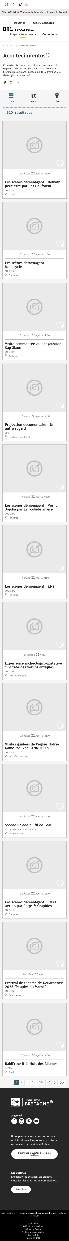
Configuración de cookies (33, 1232)
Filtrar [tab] (56, 101)
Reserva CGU (33, 1235)
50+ (41, 1082)
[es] (26, 4)
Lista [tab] (11, 101)
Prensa (50, 12)
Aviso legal (33, 1223)
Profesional (61, 12)
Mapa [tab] (33, 101)
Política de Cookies (33, 1229)
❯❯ (62, 1082)
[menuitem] (20, 22)
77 (48, 1082)
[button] (20, 4)
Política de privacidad (33, 1226)
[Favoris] (14, 4)
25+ (33, 1082)
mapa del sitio (33, 1238)
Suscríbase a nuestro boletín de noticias (34, 1153)
